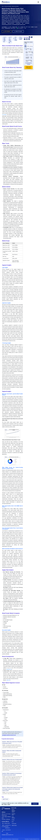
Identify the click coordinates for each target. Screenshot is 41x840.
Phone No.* (9, 419)
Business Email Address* (11, 415)
